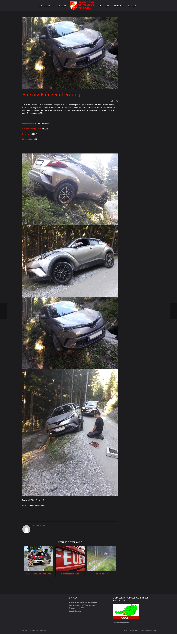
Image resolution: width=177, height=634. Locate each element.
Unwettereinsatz (70, 574)
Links (125, 631)
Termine (61, 5)
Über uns (103, 5)
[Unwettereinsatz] (70, 558)
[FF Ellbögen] (82, 5)
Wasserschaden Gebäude (38, 574)
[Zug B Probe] (101, 558)
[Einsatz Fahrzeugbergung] (70, 53)
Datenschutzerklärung (148, 631)
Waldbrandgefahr (121, 623)
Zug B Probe (102, 574)
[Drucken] (112, 100)
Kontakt (133, 5)
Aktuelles (45, 5)
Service (118, 5)
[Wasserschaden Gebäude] (38, 558)
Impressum (134, 631)
